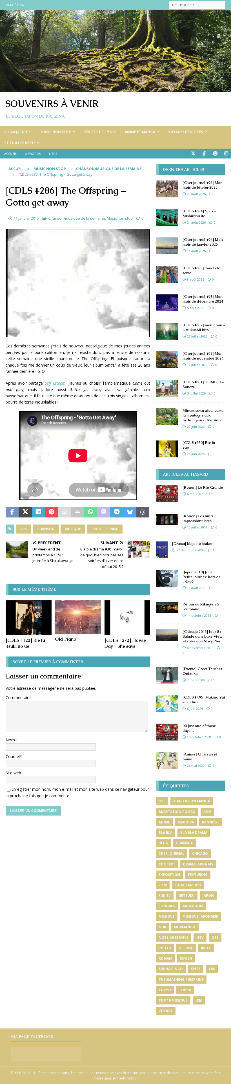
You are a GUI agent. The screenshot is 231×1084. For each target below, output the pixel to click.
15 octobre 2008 (199, 737)
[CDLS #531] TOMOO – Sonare (203, 384)
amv (207, 811)
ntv (200, 937)
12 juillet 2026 (197, 365)
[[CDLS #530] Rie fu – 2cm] (167, 448)
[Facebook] (204, 153)
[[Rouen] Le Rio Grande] (167, 493)
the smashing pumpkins (181, 979)
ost (215, 937)
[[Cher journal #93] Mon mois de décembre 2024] (167, 302)
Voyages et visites (185, 131)
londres (167, 906)
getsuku (187, 895)
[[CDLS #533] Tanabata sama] (167, 274)
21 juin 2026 (196, 454)
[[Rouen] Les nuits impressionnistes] (167, 519)
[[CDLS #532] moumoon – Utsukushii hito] (167, 331)
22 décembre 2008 (191, 550)
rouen (186, 958)
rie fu (206, 948)
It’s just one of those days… (199, 728)
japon (208, 895)
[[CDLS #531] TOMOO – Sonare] (167, 388)
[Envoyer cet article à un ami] (64, 512)
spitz (196, 968)
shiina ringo (171, 968)
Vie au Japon (15, 131)
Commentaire (18, 697)
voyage (166, 1010)
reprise (186, 948)
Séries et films (98, 131)
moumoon (193, 906)
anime (164, 822)
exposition (169, 874)
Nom (10, 740)
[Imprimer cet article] (77, 512)
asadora (186, 822)
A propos (33, 153)
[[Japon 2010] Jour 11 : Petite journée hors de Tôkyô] (167, 578)
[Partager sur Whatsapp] (90, 512)
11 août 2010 (196, 588)
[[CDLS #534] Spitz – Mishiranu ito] (167, 217)
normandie (185, 927)
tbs (211, 968)
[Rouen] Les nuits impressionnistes (198, 518)
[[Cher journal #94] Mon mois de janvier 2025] (167, 245)
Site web (13, 772)
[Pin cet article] (51, 512)
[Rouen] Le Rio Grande (203, 487)
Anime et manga (140, 131)
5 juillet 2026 (196, 393)
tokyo (165, 990)
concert (167, 864)
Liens (53, 153)
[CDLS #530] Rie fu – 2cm (200, 445)
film (163, 885)
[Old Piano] (78, 617)
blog (163, 843)
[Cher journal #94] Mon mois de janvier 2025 (203, 242)
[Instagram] (226, 153)
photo (165, 948)
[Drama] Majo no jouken (193, 543)
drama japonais (198, 864)
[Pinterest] (215, 153)
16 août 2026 (196, 251)
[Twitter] (193, 153)
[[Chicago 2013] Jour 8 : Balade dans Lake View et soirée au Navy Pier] (167, 635)
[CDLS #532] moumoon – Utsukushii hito (204, 327)
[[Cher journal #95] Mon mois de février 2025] (167, 188)
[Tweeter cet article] (25, 512)
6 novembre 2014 (200, 647)
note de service (173, 937)
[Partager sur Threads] (142, 512)
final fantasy (188, 885)
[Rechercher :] (197, 4)
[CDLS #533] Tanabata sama (201, 270)
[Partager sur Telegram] (116, 512)
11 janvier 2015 (26, 218)
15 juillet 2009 (197, 527)
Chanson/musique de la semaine (76, 218)
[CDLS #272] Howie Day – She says (125, 643)
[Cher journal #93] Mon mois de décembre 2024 (203, 299)
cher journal (171, 853)
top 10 (185, 990)
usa (199, 1000)
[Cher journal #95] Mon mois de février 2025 (203, 185)
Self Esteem (55, 383)
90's (23, 528)
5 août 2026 (195, 308)
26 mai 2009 (196, 765)
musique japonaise (200, 916)
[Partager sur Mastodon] (103, 512)
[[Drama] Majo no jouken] (162, 549)
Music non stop (56, 131)
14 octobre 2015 (199, 615)
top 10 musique (173, 1000)
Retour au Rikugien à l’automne (201, 606)
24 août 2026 (196, 222)
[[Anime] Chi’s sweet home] (167, 760)
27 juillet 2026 (197, 336)
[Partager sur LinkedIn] (38, 512)
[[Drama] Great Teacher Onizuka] (167, 675)
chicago (200, 853)
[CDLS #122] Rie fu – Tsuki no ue (27, 643)
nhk (162, 927)
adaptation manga (191, 801)
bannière (210, 822)
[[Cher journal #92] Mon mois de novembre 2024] (167, 359)
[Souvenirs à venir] (115, 89)
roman (165, 958)
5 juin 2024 (195, 708)
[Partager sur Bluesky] (129, 512)
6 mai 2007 (195, 494)
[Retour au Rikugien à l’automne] (167, 607)
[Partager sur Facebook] (12, 512)
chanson (46, 528)
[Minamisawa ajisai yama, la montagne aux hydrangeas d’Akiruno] (167, 416)
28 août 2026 (196, 194)
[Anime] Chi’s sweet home (200, 756)
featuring (198, 874)
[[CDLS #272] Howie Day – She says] (127, 617)
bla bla (165, 832)
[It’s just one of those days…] (167, 732)
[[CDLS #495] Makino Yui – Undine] (167, 703)
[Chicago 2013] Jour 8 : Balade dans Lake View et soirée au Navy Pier (202, 636)
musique (73, 528)
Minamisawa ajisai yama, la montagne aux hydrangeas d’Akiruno (203, 415)
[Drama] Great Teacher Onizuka (202, 671)
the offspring (104, 528)
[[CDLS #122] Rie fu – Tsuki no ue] (29, 617)
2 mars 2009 (196, 680)
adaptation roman (177, 811)
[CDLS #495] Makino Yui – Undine (204, 699)
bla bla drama (193, 832)
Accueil (10, 153)
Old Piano (65, 639)
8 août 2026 (195, 279)
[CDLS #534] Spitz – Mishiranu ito (199, 213)
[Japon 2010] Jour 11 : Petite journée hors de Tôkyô (202, 577)
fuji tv (165, 895)
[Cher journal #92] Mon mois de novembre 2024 (203, 356)
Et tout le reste (20, 142)
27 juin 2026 (196, 426)
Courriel (13, 756)
